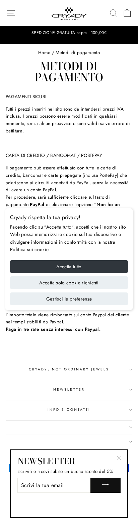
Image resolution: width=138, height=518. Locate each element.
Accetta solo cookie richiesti (68, 282)
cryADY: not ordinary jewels (69, 369)
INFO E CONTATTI (69, 409)
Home (44, 52)
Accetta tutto (69, 266)
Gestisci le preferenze (69, 298)
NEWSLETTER (69, 389)
